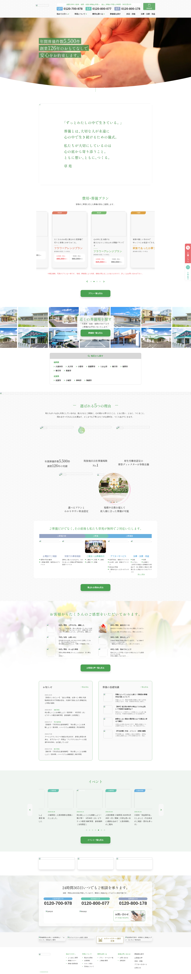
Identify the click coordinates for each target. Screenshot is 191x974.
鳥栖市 (89, 380)
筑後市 (68, 371)
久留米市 (59, 367)
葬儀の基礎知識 (73, 963)
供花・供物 (130, 14)
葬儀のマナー (72, 960)
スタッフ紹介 (88, 963)
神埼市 (78, 380)
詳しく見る (141, 574)
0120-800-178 (130, 8)
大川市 (70, 367)
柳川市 (115, 367)
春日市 (58, 371)
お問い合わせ (124, 957)
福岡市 (125, 367)
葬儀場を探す (115, 14)
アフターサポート (140, 964)
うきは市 (103, 367)
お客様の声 (138, 958)
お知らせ (137, 968)
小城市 (68, 380)
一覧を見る (85, 687)
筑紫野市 (91, 367)
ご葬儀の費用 (103, 960)
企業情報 (87, 960)
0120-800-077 (102, 8)
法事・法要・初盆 (148, 14)
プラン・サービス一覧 (106, 957)
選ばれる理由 (88, 957)
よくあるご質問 (73, 957)
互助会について (89, 966)
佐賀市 (58, 380)
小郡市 (80, 367)
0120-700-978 (73, 8)
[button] (87, 281)
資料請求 (122, 960)
